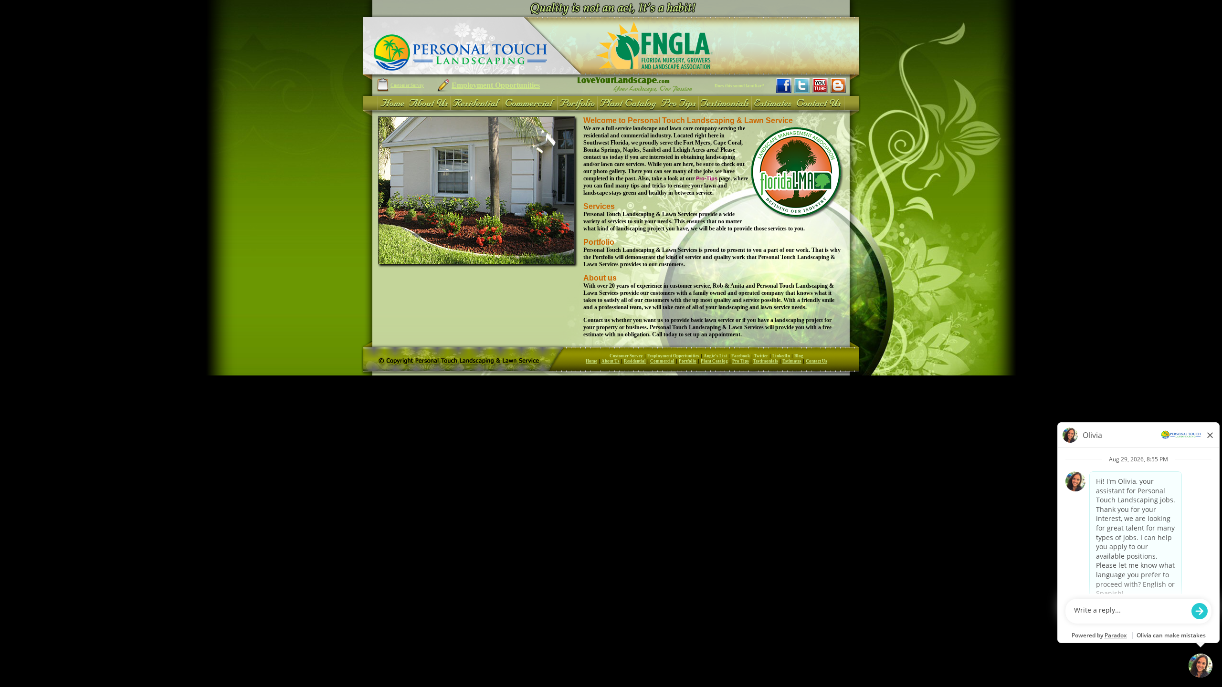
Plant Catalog (714, 361)
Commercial (662, 361)
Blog (798, 356)
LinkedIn (781, 356)
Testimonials (765, 361)
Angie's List (715, 356)
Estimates (791, 361)
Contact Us (816, 361)
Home (591, 361)
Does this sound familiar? (739, 85)
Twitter (761, 356)
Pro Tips (740, 361)
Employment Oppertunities (673, 356)
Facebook (740, 356)
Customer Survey (407, 85)
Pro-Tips (706, 178)
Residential (635, 361)
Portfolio (687, 361)
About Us (610, 361)
